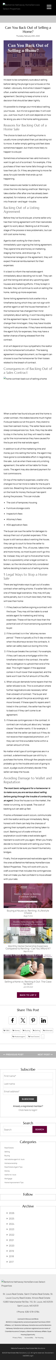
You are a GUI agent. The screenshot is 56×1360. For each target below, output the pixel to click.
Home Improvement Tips (13, 1182)
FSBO (7, 1030)
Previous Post (14, 1054)
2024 (11, 1223)
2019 (11, 1251)
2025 (11, 1218)
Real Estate (34, 1036)
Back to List (27, 995)
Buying (27, 1030)
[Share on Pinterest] (33, 1020)
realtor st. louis (10, 1174)
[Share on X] (23, 1020)
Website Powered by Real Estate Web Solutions (28, 1348)
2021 (11, 1240)
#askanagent (19, 1036)
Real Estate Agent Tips (13, 1167)
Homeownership (10, 1163)
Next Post (44, 1054)
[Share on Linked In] (43, 1020)
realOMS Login (28, 1356)
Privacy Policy (17, 1338)
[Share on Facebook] (12, 1020)
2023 (11, 1229)
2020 (11, 1245)
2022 (11, 1234)
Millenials (48, 1030)
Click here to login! (28, 1110)
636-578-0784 (32, 1311)
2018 (11, 1256)
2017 (11, 1261)
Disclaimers (49, 1353)
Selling (37, 1030)
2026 (11, 1213)
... (43, 1036)
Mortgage (8, 1178)
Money (17, 1030)
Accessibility (29, 1338)
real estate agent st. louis (14, 1159)
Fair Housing (39, 1338)
